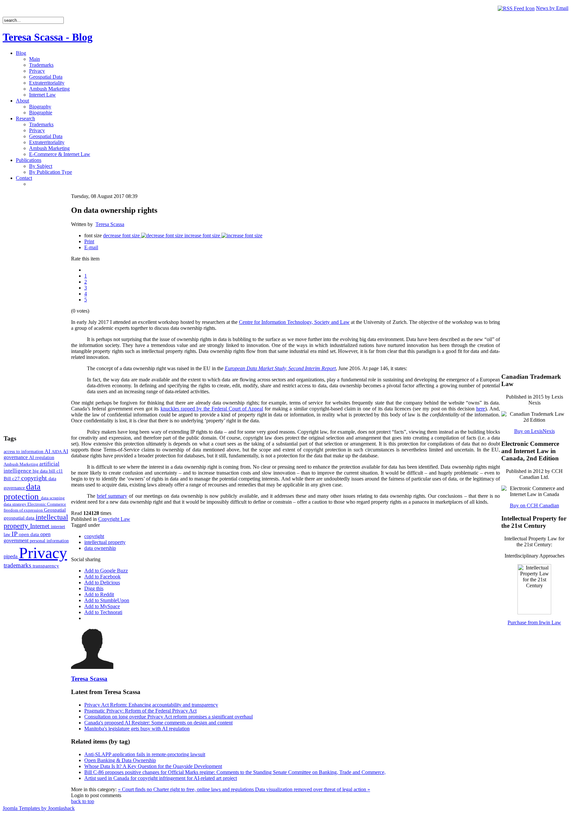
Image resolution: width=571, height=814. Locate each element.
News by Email (552, 8)
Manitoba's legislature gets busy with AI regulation (137, 728)
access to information (24, 451)
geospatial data (20, 518)
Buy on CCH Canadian (534, 505)
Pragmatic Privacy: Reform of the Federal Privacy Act (140, 711)
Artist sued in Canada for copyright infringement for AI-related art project (160, 778)
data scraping (53, 497)
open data (29, 534)
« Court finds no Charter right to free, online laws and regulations (186, 789)
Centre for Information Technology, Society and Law (294, 322)
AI (48, 451)
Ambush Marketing (21, 464)
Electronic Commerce (46, 504)
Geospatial (55, 510)
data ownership (100, 548)
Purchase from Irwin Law (534, 622)
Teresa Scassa (109, 224)
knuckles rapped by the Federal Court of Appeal (212, 408)
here (480, 408)
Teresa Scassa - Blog (48, 37)
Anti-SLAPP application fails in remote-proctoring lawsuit (144, 754)
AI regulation (41, 457)
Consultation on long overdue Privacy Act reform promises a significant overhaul (168, 716)
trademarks (18, 565)
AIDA (57, 451)
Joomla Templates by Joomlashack (39, 808)
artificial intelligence (31, 467)
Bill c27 (12, 478)
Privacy (43, 553)
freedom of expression (24, 510)
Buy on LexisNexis (534, 431)
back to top (82, 801)
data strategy (15, 504)
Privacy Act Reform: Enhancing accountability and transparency (151, 705)
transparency (46, 565)
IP (15, 533)
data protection (22, 491)
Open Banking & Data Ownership (120, 760)
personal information (49, 540)
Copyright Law (114, 519)
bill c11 (56, 471)
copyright (35, 478)
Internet (40, 526)
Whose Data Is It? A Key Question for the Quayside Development (153, 766)
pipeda (11, 556)
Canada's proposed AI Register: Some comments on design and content (158, 722)
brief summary (112, 496)
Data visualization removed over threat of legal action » (312, 789)
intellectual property (105, 542)
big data (41, 471)
